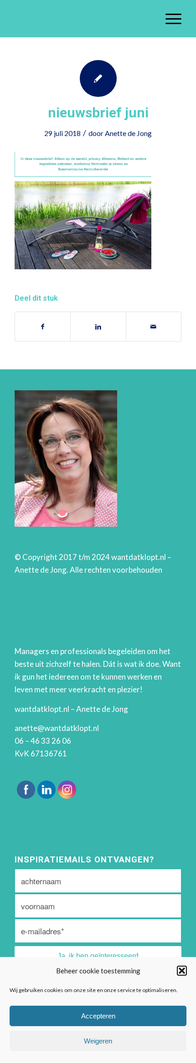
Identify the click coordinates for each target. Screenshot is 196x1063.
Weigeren (98, 1041)
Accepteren (98, 1016)
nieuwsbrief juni (98, 113)
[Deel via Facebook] (42, 326)
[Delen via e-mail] (153, 326)
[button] (181, 970)
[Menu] (168, 18)
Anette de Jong (128, 133)
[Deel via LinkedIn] (98, 326)
